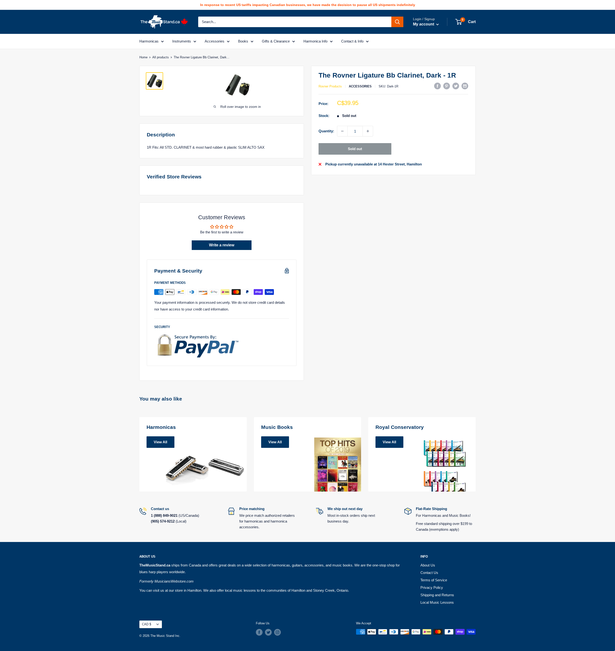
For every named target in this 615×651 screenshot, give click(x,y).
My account (424, 24)
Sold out (355, 149)
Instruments (181, 41)
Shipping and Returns (437, 595)
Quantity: (326, 131)
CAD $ (146, 624)
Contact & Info (352, 41)
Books (243, 41)
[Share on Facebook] (437, 85)
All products (160, 57)
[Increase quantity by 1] (368, 131)
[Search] (397, 22)
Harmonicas (149, 41)
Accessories (214, 41)
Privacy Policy (431, 587)
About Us (427, 565)
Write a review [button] (221, 245)
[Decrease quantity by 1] (342, 131)
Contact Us (429, 573)
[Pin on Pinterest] (446, 85)
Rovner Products (330, 86)
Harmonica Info (315, 41)
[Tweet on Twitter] (455, 85)
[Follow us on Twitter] (268, 632)
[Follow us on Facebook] (259, 632)
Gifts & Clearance (276, 41)
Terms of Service (433, 580)
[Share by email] (464, 85)
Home (143, 57)
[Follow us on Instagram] (277, 632)
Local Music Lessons (437, 602)
